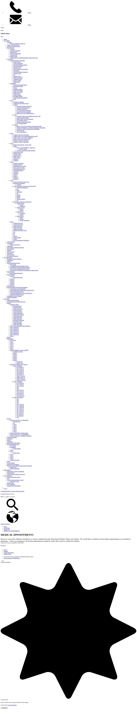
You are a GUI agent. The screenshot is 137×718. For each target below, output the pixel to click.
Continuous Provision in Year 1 (21, 103)
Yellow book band (18, 309)
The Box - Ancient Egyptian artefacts (25, 150)
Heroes (15, 87)
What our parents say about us (17, 43)
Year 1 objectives (14, 327)
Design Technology (24, 220)
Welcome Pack (10, 254)
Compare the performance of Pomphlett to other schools (24, 270)
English (18, 196)
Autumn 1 (15, 172)
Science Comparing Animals (23, 122)
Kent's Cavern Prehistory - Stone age (25, 147)
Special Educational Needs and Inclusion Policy (22, 290)
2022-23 (12, 280)
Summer (15, 125)
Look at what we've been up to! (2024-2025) (24, 186)
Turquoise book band (18, 314)
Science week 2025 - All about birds (19, 420)
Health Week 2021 (18, 277)
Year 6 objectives (14, 334)
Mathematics (10, 339)
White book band (17, 319)
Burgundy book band (18, 320)
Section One (19, 361)
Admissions (10, 260)
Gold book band (17, 323)
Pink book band (17, 306)
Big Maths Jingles (17, 96)
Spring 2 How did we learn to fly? (21, 139)
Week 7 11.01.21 (20, 376)
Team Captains (17, 237)
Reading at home (14, 304)
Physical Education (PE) (13, 444)
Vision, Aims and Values (13, 45)
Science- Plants (20, 130)
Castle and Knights (18, 90)
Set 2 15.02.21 (20, 368)
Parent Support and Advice (13, 477)
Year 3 (11, 143)
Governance (10, 243)
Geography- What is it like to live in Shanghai (27, 129)
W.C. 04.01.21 (20, 408)
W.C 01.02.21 (20, 414)
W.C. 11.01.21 (20, 410)
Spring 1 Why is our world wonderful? (23, 137)
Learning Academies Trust (13, 46)
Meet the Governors (15, 244)
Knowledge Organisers (19, 183)
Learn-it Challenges (18, 397)
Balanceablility (17, 448)
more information (12, 705)
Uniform (9, 250)
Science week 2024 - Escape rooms (19, 433)
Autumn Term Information (20, 85)
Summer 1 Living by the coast (20, 140)
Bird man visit (16, 421)
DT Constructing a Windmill (23, 110)
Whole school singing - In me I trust (22, 145)
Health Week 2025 (18, 77)
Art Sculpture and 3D (21, 120)
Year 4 (11, 162)
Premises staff (13, 56)
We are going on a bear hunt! (20, 69)
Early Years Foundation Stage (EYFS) (19, 269)
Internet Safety (10, 473)
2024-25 (12, 283)
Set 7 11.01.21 (20, 391)
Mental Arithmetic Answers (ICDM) (19, 350)
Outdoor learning (20, 199)
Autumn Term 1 (17, 73)
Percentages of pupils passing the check (20, 267)
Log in (5, 488)
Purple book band (17, 316)
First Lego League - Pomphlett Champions (20, 436)
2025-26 (12, 284)
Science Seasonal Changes (23, 107)
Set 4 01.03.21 (20, 371)
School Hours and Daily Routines (15, 247)
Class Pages (10, 59)
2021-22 (12, 279)
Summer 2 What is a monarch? (21, 142)
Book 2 (15, 354)
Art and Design (11, 463)
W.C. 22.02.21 (20, 404)
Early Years (13, 340)
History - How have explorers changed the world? (29, 126)
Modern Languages (12, 437)
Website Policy (7, 554)
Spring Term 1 (17, 156)
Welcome (9, 42)
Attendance (10, 246)
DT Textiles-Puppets (21, 123)
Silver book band (17, 321)
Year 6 (11, 222)
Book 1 (15, 353)
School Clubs (10, 483)
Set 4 (17, 387)
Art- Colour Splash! (21, 132)
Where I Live (16, 93)
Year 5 (11, 180)
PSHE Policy (13, 467)
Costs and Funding (18, 63)
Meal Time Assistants (15, 53)
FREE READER (17, 324)
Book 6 (15, 360)
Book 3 (15, 356)
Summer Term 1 (17, 76)
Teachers (12, 49)
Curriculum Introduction (13, 300)
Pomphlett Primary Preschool (17, 60)
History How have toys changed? (24, 119)
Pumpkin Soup (17, 67)
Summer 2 (15, 160)
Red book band (17, 307)
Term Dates (10, 253)
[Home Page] (8, 491)
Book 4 (15, 357)
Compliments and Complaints (14, 296)
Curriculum (7, 299)
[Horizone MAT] (19, 491)
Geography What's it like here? (24, 106)
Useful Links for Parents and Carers (16, 474)
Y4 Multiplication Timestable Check (19, 266)
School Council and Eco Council (15, 480)
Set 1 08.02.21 (20, 367)
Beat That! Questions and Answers (19, 364)
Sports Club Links (14, 460)
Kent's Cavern (23, 149)
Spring (15, 115)
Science (18, 194)
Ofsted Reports (11, 286)
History (18, 197)
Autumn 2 (15, 173)
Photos (15, 146)
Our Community (8, 475)
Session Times (16, 62)
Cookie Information (9, 552)
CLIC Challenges (17, 366)
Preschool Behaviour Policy (20, 65)
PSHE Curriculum (14, 468)
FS (14, 423)
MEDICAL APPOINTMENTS (12, 531)
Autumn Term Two (18, 224)
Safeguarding (7, 470)
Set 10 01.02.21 (20, 396)
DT (17, 189)
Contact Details (11, 242)
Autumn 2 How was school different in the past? (25, 136)
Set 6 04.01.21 (20, 374)
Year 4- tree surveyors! (19, 167)
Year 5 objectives (14, 333)
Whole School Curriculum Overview (16, 301)
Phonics (9, 337)
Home (5, 39)
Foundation (13, 83)
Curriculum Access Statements (17, 289)
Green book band (17, 311)
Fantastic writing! (17, 164)
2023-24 (12, 281)
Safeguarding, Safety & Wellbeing (15, 471)
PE (17, 193)
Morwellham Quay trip (19, 169)
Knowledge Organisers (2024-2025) (22, 202)
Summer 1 (15, 159)
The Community (11, 484)
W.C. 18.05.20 (20, 406)
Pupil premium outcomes (16, 273)
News (14, 99)
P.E (14, 75)
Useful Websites (17, 95)
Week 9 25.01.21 (20, 378)
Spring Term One (17, 226)
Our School (7, 40)
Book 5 (15, 358)
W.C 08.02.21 (20, 416)
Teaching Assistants (15, 50)
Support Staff (13, 52)
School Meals (10, 249)
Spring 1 (15, 174)
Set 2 (17, 400)
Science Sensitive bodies (22, 117)
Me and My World (18, 86)
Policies (9, 261)
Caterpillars (16, 70)
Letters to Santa (17, 80)
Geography (19, 192)
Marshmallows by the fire (19, 166)
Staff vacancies (11, 251)
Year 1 (11, 100)
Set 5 (17, 388)
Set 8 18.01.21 (20, 393)
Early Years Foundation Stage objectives (20, 326)
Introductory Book (18, 351)
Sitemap (6, 551)
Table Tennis (16, 453)
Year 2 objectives (14, 329)
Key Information (8, 257)
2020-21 (12, 276)
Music (8, 461)
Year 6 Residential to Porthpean (21, 240)
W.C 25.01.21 (20, 413)
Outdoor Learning (17, 229)
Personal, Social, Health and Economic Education (19, 465)
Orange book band (18, 313)
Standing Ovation (17, 89)
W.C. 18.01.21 (20, 411)
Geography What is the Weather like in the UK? (28, 116)
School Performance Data (13, 263)
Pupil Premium (10, 271)
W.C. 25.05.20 (20, 407)
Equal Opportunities (12, 297)
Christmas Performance (22, 187)
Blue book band (17, 310)
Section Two (19, 363)
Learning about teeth (18, 163)
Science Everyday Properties (23, 112)
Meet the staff (10, 48)
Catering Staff (13, 55)
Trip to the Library (18, 66)
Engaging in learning (18, 102)
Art (17, 200)
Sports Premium (11, 274)
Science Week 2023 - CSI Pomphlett (19, 434)
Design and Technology (13, 464)
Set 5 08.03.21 (20, 373)
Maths (18, 190)
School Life (7, 529)
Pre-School (13, 445)
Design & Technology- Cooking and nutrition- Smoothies (30, 127)
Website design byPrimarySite (12, 558)
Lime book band (17, 317)
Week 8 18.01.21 (20, 377)
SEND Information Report (16, 291)
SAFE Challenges (17, 381)
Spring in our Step (17, 92)
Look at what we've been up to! (21, 182)
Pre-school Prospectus (12, 256)
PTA (8, 478)
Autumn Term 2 (17, 154)
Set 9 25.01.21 (20, 394)
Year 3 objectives (14, 330)
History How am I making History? (25, 113)
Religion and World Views (20, 230)
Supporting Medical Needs (17, 294)
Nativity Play (16, 82)
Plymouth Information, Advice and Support (21, 293)
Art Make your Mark (21, 109)
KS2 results (13, 264)
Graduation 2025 (17, 79)
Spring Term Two (17, 227)
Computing (10, 438)
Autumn (15, 105)
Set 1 (17, 398)
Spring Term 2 (17, 157)
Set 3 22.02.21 (20, 370)
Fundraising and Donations (14, 485)
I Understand (4, 708)
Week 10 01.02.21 (21, 380)
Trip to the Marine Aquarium (20, 72)
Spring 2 (15, 176)
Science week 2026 (18, 152)
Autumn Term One (18, 223)
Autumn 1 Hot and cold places (21, 135)
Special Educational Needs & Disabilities (17, 287)
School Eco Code (14, 481)
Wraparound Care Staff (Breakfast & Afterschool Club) (24, 57)
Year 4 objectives (14, 331)
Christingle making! (18, 170)
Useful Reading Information (20, 97)
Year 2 (11, 133)
